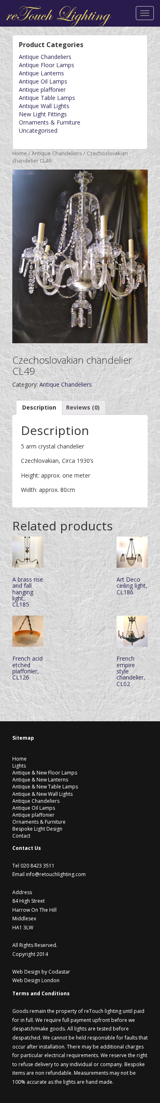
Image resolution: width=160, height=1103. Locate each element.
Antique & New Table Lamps (45, 786)
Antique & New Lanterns (40, 779)
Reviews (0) (83, 407)
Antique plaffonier (42, 89)
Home (19, 153)
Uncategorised (38, 130)
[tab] (39, 407)
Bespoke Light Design (37, 828)
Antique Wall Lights (44, 106)
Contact (21, 835)
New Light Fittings (43, 114)
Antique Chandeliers (45, 57)
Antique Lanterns (41, 73)
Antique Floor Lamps (46, 65)
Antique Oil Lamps (43, 81)
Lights (19, 765)
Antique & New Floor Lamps (44, 772)
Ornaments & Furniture (49, 122)
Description (39, 407)
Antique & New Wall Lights (42, 793)
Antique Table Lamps (47, 98)
